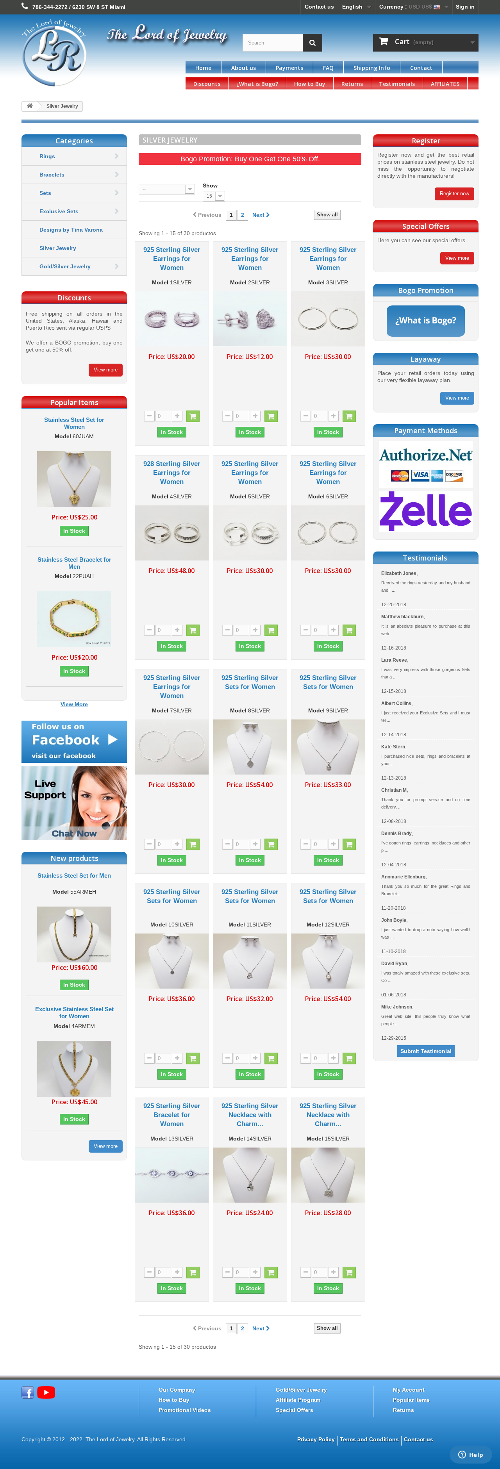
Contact (421, 67)
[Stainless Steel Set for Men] (74, 934)
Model (63, 436)
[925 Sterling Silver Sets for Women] (250, 747)
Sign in (465, 7)
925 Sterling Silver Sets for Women (250, 682)
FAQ (328, 67)
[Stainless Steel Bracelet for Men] (74, 619)
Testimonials (397, 83)
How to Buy (309, 83)
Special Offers (294, 1410)
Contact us (319, 7)
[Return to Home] (29, 106)
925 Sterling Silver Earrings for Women (171, 258)
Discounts (206, 83)
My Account (409, 1390)
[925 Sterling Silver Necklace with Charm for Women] (250, 1175)
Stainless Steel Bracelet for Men (74, 563)
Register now (454, 193)
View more (106, 370)
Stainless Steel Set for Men (74, 875)
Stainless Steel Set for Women (74, 423)
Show (210, 185)
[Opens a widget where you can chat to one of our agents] (470, 1455)
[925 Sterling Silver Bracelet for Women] (172, 1175)
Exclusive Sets (59, 211)
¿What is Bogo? (257, 83)
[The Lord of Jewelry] (93, 53)
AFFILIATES (445, 83)
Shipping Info (372, 67)
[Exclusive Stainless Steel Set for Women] (74, 1068)
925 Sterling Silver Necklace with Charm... (250, 1115)
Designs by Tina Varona (71, 230)
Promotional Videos (185, 1410)
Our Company (177, 1390)
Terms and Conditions (369, 1439)
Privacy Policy (316, 1439)
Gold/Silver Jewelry (65, 266)
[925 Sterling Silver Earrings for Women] (172, 318)
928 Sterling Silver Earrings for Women (171, 473)
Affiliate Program (298, 1400)
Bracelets (51, 174)
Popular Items (411, 1400)
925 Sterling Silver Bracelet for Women (171, 1115)
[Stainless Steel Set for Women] (74, 479)
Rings (47, 156)
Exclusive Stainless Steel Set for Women (74, 1012)
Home (203, 67)
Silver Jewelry (57, 248)
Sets (45, 193)
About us (243, 67)
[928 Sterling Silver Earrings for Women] (172, 532)
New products (74, 858)
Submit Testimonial (426, 1051)
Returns (352, 83)
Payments (289, 67)
